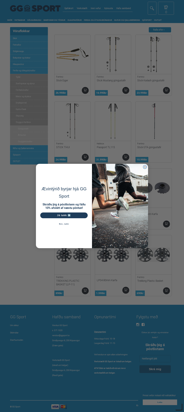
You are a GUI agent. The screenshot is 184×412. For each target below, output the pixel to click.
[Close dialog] (145, 167)
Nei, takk (64, 224)
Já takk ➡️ (64, 215)
